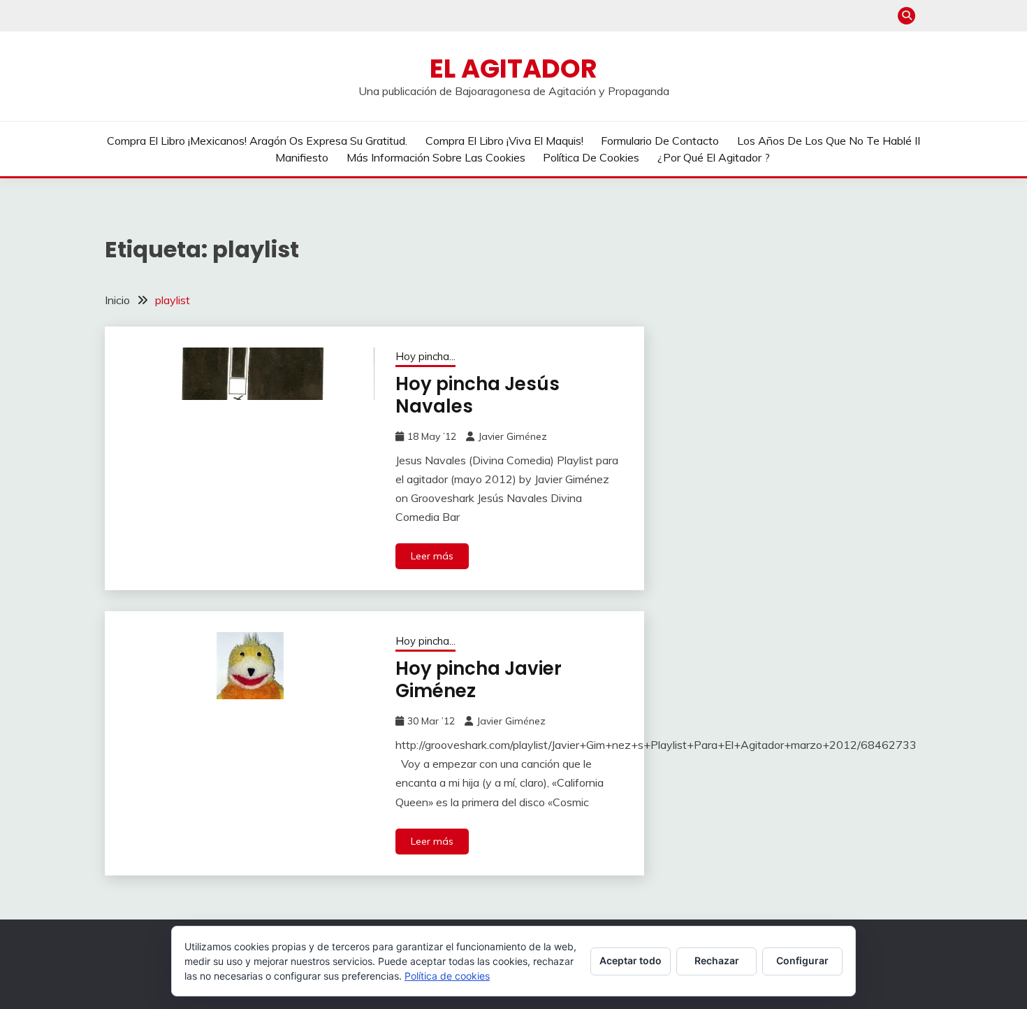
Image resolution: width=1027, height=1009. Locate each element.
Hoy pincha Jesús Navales (477, 395)
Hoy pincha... (425, 356)
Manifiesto (301, 157)
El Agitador (513, 68)
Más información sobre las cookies (436, 157)
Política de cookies (591, 157)
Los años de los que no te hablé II (828, 141)
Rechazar (716, 960)
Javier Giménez (512, 436)
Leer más (432, 556)
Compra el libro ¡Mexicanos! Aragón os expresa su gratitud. (257, 141)
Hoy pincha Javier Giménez (478, 680)
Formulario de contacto (660, 141)
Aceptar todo (630, 960)
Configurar (802, 960)
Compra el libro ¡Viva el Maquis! (504, 141)
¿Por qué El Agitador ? (713, 157)
